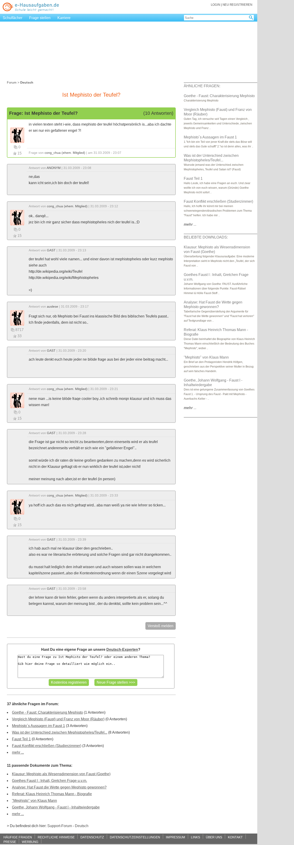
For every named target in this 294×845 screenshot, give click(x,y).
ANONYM (54, 168)
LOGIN (215, 4)
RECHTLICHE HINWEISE (56, 837)
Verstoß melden (160, 626)
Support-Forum (59, 826)
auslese (52, 306)
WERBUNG (30, 841)
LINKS (195, 837)
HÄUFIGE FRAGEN (17, 837)
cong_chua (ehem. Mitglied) (65, 152)
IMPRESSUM (175, 837)
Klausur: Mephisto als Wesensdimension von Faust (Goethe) (61, 774)
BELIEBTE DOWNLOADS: (206, 237)
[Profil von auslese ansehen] (17, 318)
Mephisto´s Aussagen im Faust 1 (38, 726)
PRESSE (9, 841)
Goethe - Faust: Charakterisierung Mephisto (47, 712)
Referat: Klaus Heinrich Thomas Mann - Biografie (52, 794)
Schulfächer (12, 18)
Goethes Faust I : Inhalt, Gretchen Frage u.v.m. (49, 781)
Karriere (64, 18)
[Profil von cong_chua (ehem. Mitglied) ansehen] (17, 135)
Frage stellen (40, 18)
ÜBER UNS (214, 837)
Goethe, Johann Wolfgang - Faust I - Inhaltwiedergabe (56, 807)
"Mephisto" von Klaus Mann (34, 801)
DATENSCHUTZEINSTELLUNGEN (135, 837)
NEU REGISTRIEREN (237, 4)
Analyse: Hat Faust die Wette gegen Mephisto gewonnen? (59, 787)
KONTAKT (235, 837)
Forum (12, 82)
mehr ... (18, 752)
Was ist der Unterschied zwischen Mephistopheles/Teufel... (59, 732)
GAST (51, 250)
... (190, 224)
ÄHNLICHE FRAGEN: (202, 86)
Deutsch (81, 826)
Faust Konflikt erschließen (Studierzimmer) (46, 746)
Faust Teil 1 (21, 739)
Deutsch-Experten (122, 649)
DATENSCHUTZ (92, 837)
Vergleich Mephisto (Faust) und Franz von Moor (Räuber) (58, 719)
